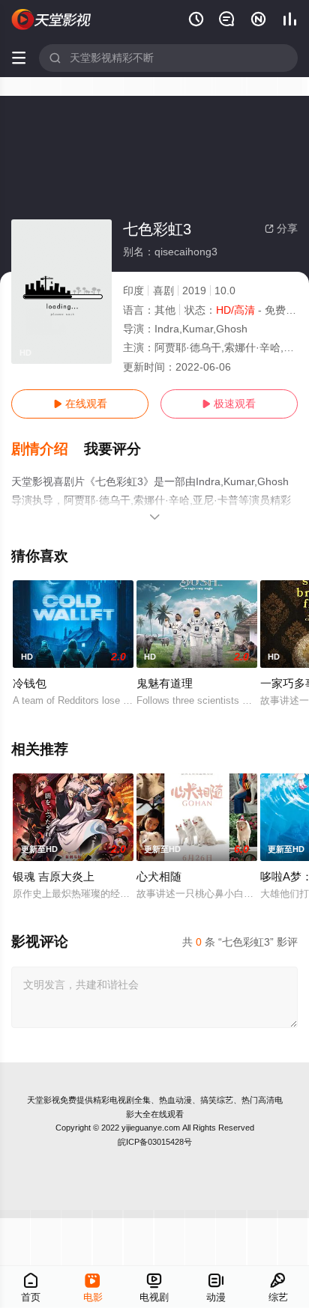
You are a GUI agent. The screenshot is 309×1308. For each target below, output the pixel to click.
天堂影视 (43, 1099)
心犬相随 (159, 876)
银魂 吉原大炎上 (53, 876)
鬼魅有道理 (164, 683)
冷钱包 (29, 683)
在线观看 (80, 404)
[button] (47, 449)
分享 (281, 228)
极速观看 (229, 404)
